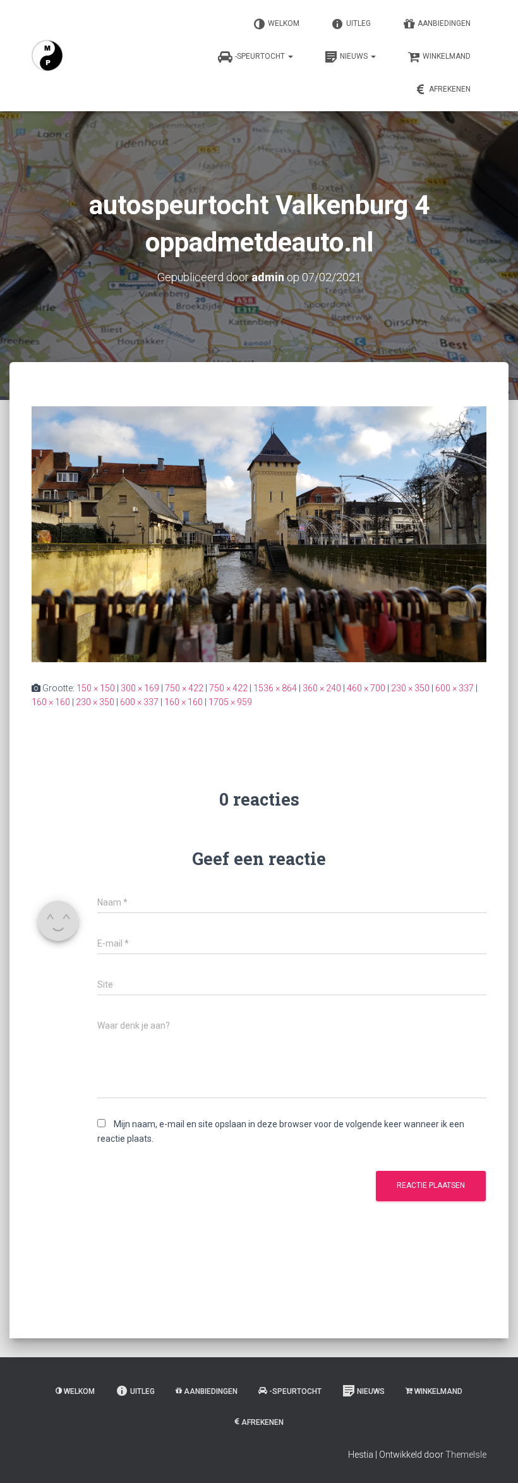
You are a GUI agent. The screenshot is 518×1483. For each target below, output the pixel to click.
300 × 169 (140, 688)
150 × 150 (95, 688)
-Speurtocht (261, 56)
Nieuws (355, 56)
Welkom (283, 23)
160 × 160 (51, 702)
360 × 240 (322, 688)
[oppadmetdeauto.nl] (47, 55)
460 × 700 (366, 688)
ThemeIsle (465, 1455)
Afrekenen (450, 89)
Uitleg (358, 23)
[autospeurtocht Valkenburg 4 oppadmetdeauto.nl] (259, 533)
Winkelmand (447, 56)
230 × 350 (410, 688)
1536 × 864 (275, 688)
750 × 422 (184, 688)
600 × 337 (454, 688)
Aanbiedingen (444, 23)
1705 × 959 (230, 702)
